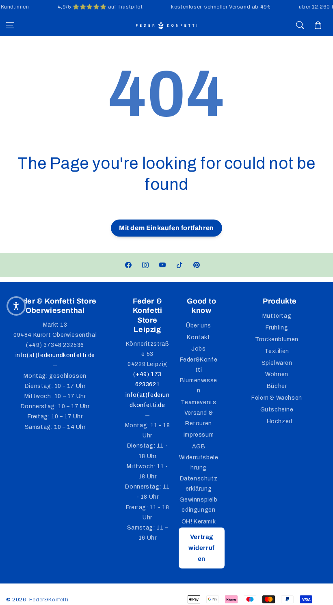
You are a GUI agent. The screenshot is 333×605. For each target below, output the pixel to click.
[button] (10, 25)
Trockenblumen (276, 339)
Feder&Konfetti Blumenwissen (199, 375)
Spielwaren (277, 363)
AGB (198, 447)
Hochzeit (280, 421)
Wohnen (276, 374)
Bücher (277, 386)
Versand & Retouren (198, 418)
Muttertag (276, 316)
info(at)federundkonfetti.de (55, 355)
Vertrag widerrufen (201, 548)
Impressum (199, 435)
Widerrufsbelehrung (198, 462)
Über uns (198, 326)
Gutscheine (277, 410)
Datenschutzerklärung (199, 484)
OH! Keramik (199, 522)
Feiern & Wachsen (276, 398)
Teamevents (198, 402)
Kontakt (198, 337)
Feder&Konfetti (48, 600)
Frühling (277, 328)
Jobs (198, 349)
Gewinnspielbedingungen (198, 505)
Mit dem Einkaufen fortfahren (166, 227)
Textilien (276, 351)
